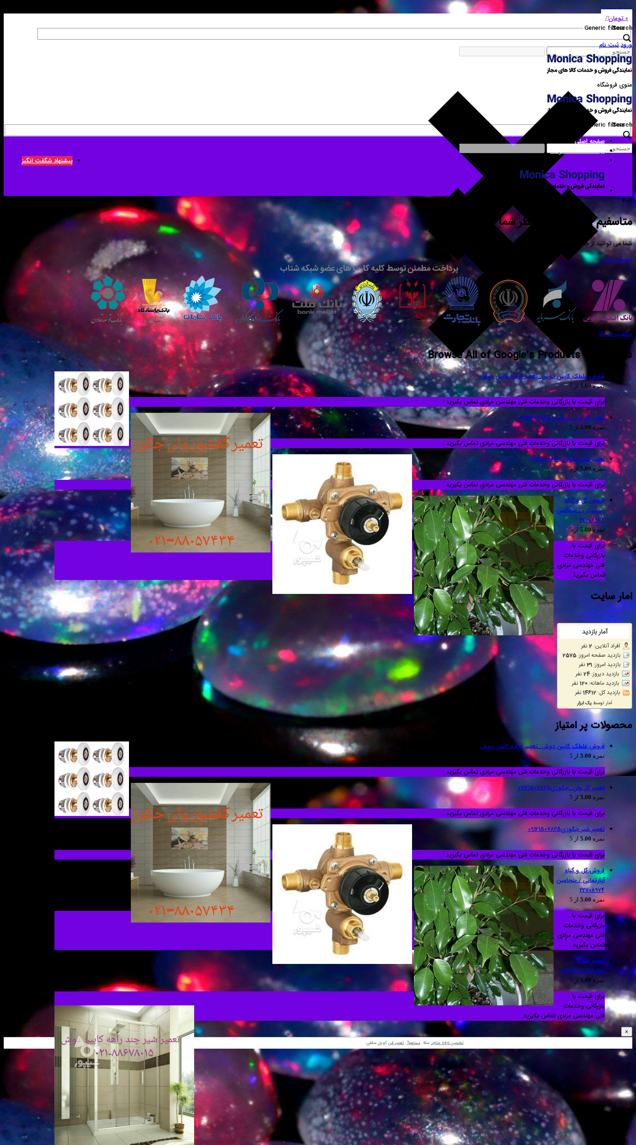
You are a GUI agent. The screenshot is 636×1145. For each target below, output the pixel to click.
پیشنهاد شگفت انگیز (47, 161)
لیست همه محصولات (577, 151)
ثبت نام (609, 45)
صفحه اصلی (590, 141)
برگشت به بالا (615, 334)
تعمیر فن (396, 1043)
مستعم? (413, 1043)
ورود (626, 45)
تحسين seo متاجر (447, 1043)
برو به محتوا (616, 8)
